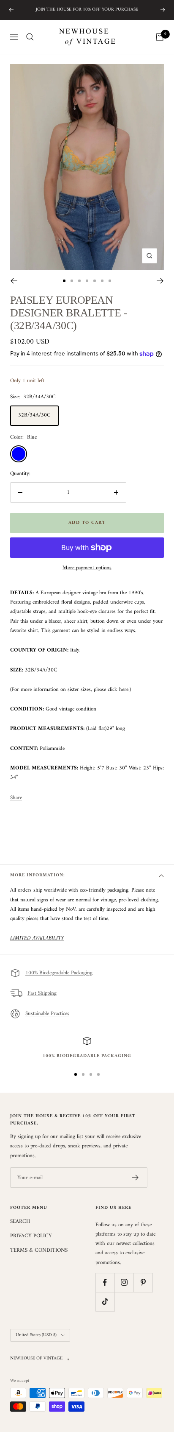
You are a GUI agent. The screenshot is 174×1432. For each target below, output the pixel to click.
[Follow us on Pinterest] (142, 1282)
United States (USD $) (36, 1335)
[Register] (135, 1177)
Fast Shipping (42, 993)
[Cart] (159, 37)
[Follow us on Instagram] (123, 1282)
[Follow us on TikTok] (104, 1301)
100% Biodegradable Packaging (58, 973)
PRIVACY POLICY (31, 1236)
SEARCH (20, 1221)
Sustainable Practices (47, 1013)
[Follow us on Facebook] (104, 1282)
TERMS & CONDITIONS (39, 1250)
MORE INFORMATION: (37, 875)
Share (16, 798)
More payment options (87, 568)
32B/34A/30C (34, 415)
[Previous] (13, 281)
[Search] (30, 37)
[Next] (160, 281)
